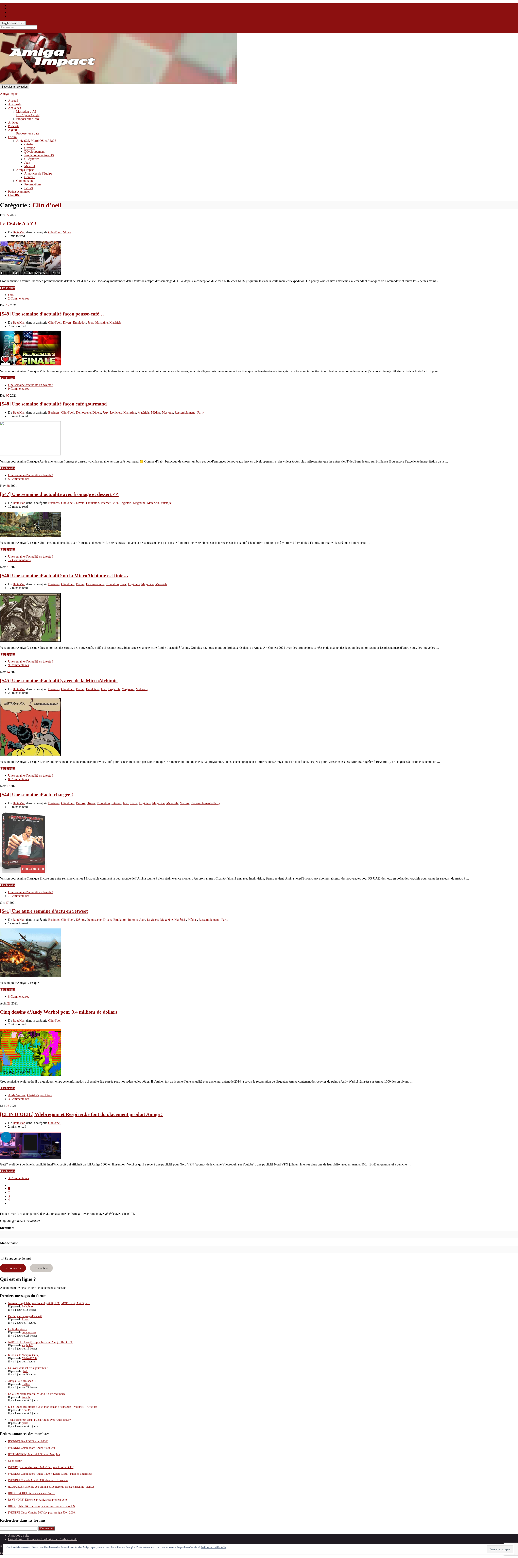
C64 (11, 294)
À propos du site (18, 1535)
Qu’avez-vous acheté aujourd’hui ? (28, 1368)
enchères (46, 1095)
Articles (13, 122)
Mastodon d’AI (26, 111)
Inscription (41, 1268)
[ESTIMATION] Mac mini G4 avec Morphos (34, 1454)
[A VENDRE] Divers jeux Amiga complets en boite (37, 1499)
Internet (105, 503)
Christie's (33, 1095)
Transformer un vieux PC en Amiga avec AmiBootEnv (39, 1419)
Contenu (29, 177)
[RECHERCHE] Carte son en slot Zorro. (31, 1493)
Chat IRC (14, 195)
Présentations (32, 184)
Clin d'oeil (54, 232)
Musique (167, 412)
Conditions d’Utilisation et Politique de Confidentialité (42, 1539)
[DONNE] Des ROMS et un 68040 (28, 1441)
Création (29, 148)
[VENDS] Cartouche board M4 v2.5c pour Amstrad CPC (40, 1467)
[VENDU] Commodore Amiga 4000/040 (31, 1447)
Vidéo (67, 232)
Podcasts (13, 126)
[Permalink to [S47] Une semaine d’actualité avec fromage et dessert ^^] (30, 536)
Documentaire (95, 584)
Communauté (24, 180)
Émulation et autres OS (39, 155)
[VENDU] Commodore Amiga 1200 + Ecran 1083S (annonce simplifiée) (50, 1473)
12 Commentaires (19, 560)
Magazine (101, 322)
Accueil (13, 100)
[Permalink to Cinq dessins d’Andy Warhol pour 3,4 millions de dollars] (30, 1074)
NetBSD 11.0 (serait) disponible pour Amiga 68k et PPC (40, 1342)
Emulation (79, 322)
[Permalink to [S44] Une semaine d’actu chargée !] (23, 871)
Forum (12, 137)
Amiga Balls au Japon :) (22, 1380)
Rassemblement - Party (189, 412)
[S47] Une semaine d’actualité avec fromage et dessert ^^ (59, 494)
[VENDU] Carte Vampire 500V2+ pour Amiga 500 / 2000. (42, 1512)
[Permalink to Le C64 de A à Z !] (30, 274)
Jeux (27, 162)
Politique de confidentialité (213, 1547)
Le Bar (28, 188)
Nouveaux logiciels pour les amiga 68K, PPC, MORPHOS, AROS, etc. (49, 1303)
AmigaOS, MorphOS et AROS (36, 140)
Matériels (115, 322)
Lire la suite (7, 288)
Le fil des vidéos (17, 1329)
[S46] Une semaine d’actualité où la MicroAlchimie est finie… (64, 575)
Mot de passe (9, 1243)
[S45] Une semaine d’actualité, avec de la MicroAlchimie (59, 680)
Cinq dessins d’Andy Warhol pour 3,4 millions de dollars (58, 1012)
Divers (67, 322)
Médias (155, 412)
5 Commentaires (18, 479)
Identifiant (7, 1228)
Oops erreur (15, 1460)
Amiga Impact (9, 93)
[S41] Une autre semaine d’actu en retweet (44, 911)
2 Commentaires (18, 298)
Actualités (14, 108)
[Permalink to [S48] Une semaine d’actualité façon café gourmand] (30, 454)
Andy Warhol (16, 1095)
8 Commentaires (18, 779)
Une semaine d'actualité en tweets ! (30, 385)
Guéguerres (31, 159)
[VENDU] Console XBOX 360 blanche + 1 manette (38, 1480)
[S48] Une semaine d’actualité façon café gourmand (53, 403)
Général (29, 144)
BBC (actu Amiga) (28, 115)
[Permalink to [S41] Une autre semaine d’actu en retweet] (30, 976)
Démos (80, 803)
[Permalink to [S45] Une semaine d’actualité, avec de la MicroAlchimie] (30, 755)
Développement (34, 151)
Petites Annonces (19, 191)
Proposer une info (27, 119)
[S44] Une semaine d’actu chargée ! (36, 794)
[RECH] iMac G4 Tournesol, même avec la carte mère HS (41, 1506)
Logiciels (116, 412)
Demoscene (83, 412)
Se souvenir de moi (17, 1258)
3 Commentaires (18, 1099)
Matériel (29, 166)
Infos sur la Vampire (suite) (23, 1355)
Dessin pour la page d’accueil (25, 1316)
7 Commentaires (18, 896)
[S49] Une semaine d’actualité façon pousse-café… (52, 313)
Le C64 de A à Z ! (18, 223)
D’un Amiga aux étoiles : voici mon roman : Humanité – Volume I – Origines (52, 1406)
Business (53, 412)
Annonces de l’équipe (38, 173)
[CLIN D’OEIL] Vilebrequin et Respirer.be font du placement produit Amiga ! (81, 1114)
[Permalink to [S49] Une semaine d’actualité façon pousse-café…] (30, 364)
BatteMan (19, 232)
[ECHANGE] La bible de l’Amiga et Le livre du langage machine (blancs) (51, 1486)
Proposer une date (27, 133)
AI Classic (14, 104)
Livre (133, 803)
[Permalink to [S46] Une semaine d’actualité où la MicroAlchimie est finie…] (30, 640)
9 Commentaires (18, 388)
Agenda (13, 129)
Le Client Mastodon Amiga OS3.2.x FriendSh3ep (36, 1393)
